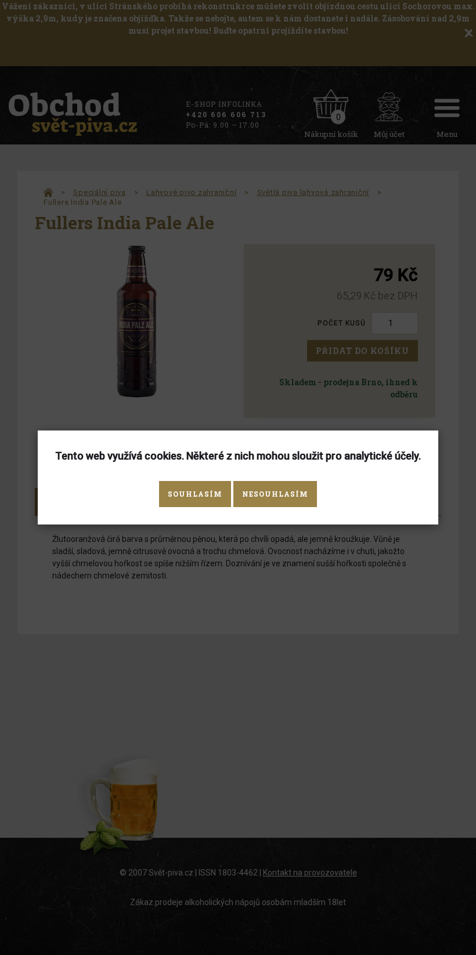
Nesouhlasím (275, 493)
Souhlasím (195, 493)
